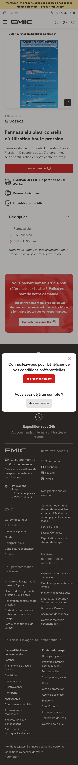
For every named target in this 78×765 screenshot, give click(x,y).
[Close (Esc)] (69, 358)
